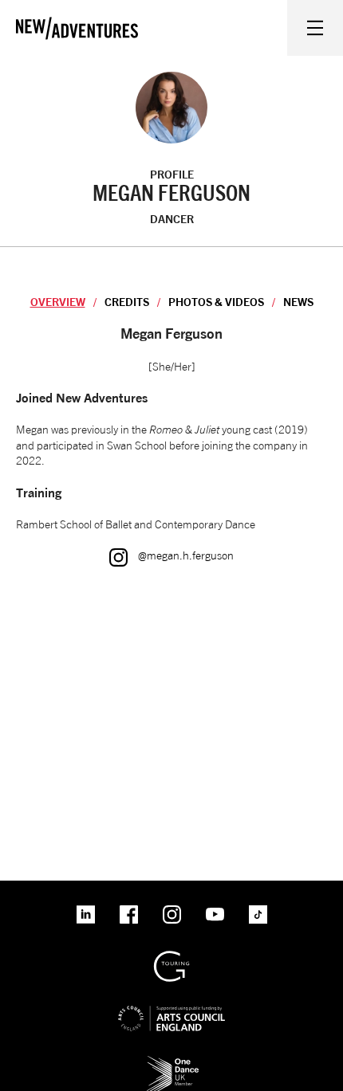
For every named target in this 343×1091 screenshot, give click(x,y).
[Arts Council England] (171, 1005)
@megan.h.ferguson (171, 555)
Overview (57, 301)
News (298, 301)
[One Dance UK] (171, 1061)
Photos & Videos (216, 301)
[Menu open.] (315, 28)
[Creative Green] (171, 956)
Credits (126, 301)
